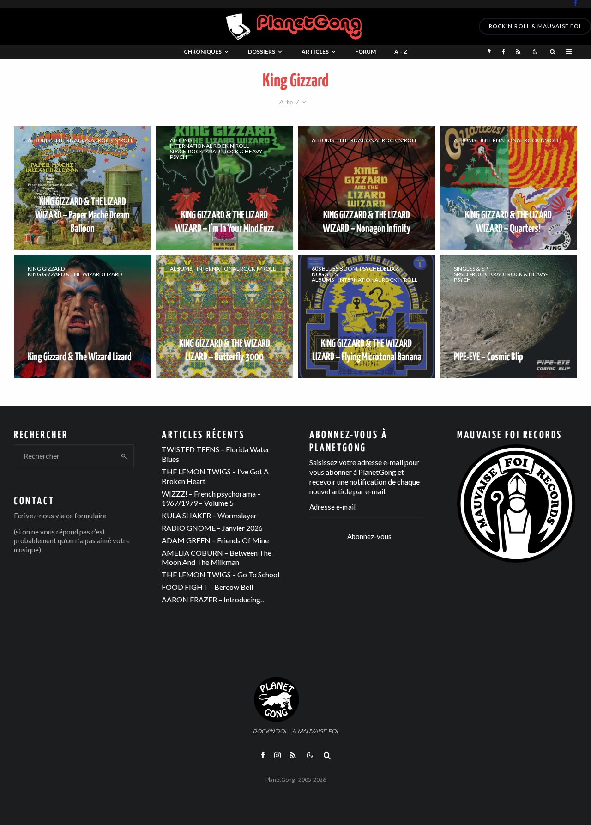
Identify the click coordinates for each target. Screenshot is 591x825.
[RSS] (518, 52)
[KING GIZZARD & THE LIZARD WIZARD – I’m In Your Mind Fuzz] (225, 188)
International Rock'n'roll (93, 140)
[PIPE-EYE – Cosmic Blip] (509, 316)
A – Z (400, 51)
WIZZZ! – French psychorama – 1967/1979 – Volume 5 (211, 498)
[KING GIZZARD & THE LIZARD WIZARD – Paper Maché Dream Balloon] (82, 188)
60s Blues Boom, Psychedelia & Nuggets (356, 271)
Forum (365, 51)
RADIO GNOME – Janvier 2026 (212, 527)
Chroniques (203, 51)
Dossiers (261, 51)
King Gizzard (46, 269)
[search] (124, 456)
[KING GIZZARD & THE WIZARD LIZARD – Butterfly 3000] (225, 316)
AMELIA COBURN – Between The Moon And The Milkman (216, 557)
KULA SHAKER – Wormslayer (209, 515)
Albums (39, 140)
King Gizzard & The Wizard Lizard (75, 274)
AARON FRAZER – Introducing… (214, 599)
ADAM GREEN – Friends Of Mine (215, 540)
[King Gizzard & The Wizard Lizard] (82, 316)
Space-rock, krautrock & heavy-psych (217, 154)
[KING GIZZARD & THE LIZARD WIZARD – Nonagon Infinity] (366, 188)
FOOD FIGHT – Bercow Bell (207, 586)
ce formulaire (86, 515)
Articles (315, 51)
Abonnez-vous (369, 536)
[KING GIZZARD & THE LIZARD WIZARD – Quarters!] (509, 188)
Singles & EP (471, 269)
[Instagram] (277, 755)
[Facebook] (575, 3)
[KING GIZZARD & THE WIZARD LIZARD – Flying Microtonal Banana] (366, 316)
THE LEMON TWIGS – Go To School (220, 574)
